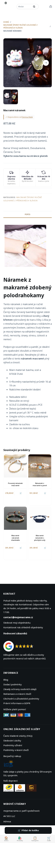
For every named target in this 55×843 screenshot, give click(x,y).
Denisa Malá (27, 117)
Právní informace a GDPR (16, 703)
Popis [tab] (27, 214)
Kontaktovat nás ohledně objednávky (23, 627)
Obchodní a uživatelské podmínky (21, 698)
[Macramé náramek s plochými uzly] (39, 518)
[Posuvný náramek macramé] (15, 465)
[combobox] (24, 6)
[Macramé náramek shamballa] (15, 518)
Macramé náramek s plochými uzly (39, 537)
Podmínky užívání (12, 745)
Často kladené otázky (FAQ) (17, 735)
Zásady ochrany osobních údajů (19, 689)
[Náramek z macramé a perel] (39, 465)
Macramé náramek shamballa (15, 537)
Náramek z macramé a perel (40, 484)
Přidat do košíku (30, 830)
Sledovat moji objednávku (17, 622)
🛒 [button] (21, 493)
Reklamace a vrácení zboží (17, 693)
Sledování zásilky (12, 740)
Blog (5, 679)
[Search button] (34, 6)
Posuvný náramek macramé (15, 484)
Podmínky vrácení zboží (16, 750)
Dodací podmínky (12, 684)
